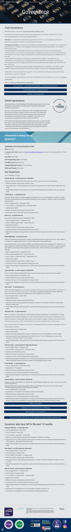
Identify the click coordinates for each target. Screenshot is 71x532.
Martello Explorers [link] (56, 2)
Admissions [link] (45, 2)
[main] (35, 12)
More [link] (64, 2)
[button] (69, 2)
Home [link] (25, 2)
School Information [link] (34, 2)
